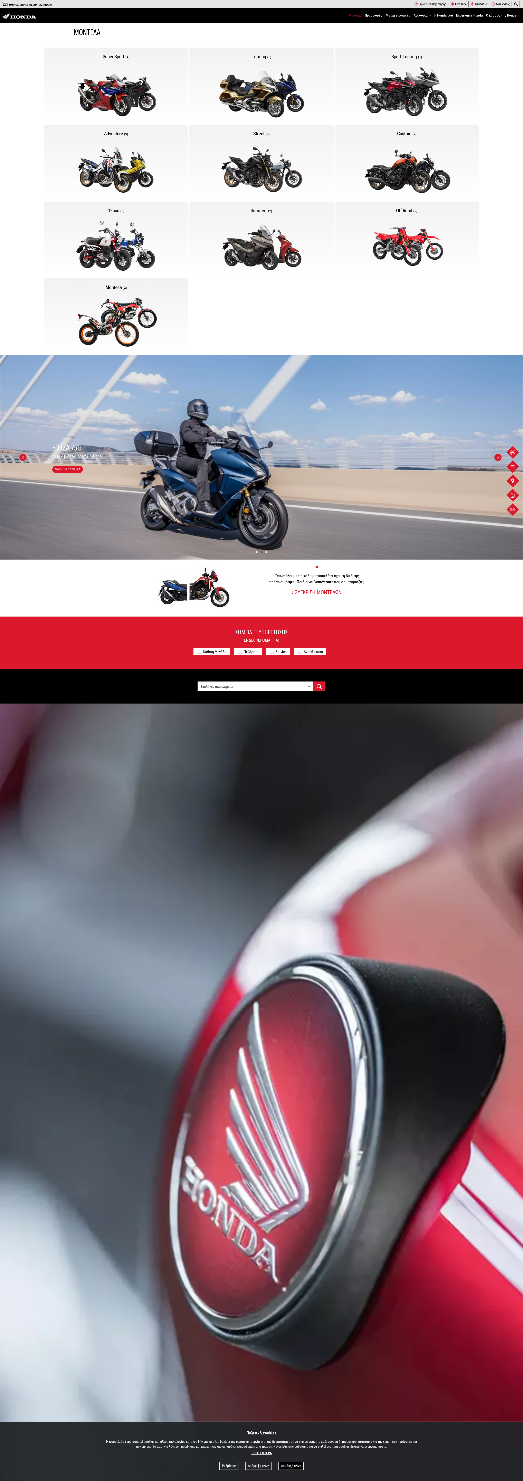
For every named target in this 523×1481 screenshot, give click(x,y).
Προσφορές (373, 15)
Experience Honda (469, 15)
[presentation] (23, 457)
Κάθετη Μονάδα (215, 652)
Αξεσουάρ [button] (421, 15)
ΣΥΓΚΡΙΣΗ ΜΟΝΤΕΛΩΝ (318, 592)
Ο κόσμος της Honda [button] (501, 15)
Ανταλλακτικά (313, 652)
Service (281, 652)
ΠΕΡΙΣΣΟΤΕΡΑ (261, 1453)
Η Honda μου (443, 15)
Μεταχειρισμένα (398, 15)
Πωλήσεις (251, 652)
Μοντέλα (355, 15)
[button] (256, 552)
